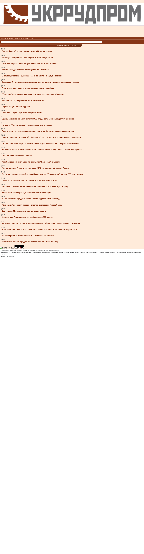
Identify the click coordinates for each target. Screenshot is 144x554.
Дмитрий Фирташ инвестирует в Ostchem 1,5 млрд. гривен (29, 63)
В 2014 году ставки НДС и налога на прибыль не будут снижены (32, 76)
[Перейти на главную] (72, 36)
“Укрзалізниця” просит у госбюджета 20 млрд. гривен (27, 51)
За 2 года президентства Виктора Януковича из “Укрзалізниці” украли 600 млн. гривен (42, 174)
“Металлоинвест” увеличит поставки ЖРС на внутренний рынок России (35, 168)
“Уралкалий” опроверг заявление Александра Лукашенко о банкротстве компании (40, 143)
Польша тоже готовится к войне (17, 156)
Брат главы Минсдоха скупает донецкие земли (24, 211)
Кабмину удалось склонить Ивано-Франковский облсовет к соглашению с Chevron (41, 223)
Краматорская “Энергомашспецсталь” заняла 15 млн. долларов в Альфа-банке (39, 229)
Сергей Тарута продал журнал (16, 106)
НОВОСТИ (3, 38)
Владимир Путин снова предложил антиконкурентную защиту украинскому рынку (40, 82)
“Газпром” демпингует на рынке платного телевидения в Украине (33, 94)
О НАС (31, 38)
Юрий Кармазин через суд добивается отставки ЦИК (26, 192)
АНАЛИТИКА (10, 38)
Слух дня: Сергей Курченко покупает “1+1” (22, 113)
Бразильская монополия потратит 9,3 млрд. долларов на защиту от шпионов (38, 119)
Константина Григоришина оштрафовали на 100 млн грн (28, 217)
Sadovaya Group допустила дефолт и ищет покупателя (27, 57)
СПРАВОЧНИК (25, 38)
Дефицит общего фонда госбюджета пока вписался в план (29, 180)
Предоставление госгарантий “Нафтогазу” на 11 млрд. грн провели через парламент (41, 137)
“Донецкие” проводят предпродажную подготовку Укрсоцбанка (32, 205)
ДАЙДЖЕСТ (17, 38)
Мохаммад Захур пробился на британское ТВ (23, 100)
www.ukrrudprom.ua (38, 252)
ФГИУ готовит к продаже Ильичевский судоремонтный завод (31, 199)
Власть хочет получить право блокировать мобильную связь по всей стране (38, 131)
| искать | (105, 42)
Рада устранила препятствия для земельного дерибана (28, 88)
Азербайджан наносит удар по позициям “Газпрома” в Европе (31, 162)
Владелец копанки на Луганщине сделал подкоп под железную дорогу (35, 186)
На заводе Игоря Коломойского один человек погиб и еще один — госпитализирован (42, 149)
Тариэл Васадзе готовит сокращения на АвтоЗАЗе (25, 70)
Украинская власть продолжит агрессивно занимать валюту (30, 242)
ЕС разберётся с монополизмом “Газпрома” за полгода (28, 235)
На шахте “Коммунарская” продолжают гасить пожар (27, 125)
